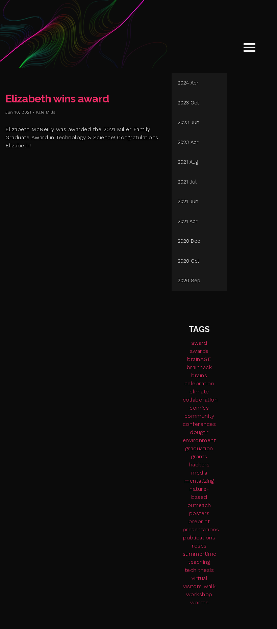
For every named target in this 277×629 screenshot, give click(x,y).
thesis (206, 570)
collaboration (200, 399)
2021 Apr (188, 221)
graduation (199, 448)
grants (199, 456)
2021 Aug (188, 162)
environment (199, 440)
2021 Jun (188, 201)
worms (199, 602)
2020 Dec (189, 241)
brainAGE (199, 359)
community (199, 416)
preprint (199, 521)
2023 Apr (188, 142)
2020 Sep (189, 280)
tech (191, 570)
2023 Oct (188, 103)
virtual (199, 578)
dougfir (199, 432)
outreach (199, 505)
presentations (201, 529)
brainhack (199, 367)
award (199, 343)
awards (199, 351)
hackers (199, 464)
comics (199, 408)
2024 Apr (188, 83)
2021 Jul (187, 182)
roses (199, 545)
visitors (192, 586)
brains (199, 375)
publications (199, 537)
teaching (199, 562)
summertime (200, 554)
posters (199, 513)
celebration (199, 383)
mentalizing (199, 481)
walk (210, 586)
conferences (199, 424)
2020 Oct (188, 261)
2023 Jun (188, 122)
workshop (199, 594)
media (199, 472)
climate (199, 391)
